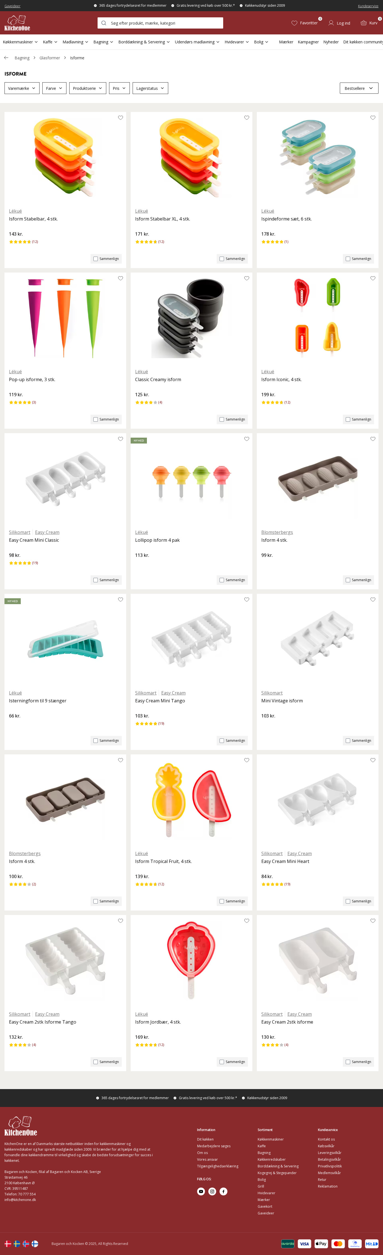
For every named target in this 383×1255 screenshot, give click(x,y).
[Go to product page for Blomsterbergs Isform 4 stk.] (318, 478)
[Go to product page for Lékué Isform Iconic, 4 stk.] (318, 318)
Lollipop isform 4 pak (157, 540)
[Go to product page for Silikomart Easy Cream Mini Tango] (191, 639)
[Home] (17, 23)
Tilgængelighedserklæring (217, 1166)
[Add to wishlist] (120, 117)
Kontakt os (326, 1139)
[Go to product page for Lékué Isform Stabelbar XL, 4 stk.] (191, 157)
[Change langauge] (7, 1243)
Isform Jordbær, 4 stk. (158, 1022)
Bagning (100, 41)
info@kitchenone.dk (20, 1199)
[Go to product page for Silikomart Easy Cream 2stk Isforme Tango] (65, 960)
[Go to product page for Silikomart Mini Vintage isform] (318, 639)
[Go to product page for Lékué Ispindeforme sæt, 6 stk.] (318, 157)
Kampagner (308, 41)
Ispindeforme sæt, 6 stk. (286, 219)
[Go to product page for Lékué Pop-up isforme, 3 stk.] (65, 318)
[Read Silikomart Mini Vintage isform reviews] (267, 725)
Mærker (286, 41)
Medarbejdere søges (213, 1146)
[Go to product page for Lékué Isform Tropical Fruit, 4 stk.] (191, 800)
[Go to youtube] (201, 1191)
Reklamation (328, 1186)
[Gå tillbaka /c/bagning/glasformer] (6, 58)
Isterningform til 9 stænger (37, 701)
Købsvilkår (326, 1146)
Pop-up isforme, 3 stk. (32, 379)
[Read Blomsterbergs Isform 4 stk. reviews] (267, 565)
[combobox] (160, 23)
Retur (322, 1179)
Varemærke (18, 88)
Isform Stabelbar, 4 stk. (33, 219)
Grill (261, 1186)
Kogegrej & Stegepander (277, 1172)
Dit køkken (205, 1139)
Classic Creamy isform (158, 379)
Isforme (77, 57)
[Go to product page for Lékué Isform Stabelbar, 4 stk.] (65, 157)
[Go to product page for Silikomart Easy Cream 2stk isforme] (318, 960)
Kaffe (47, 41)
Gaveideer (12, 6)
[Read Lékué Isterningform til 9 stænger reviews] (15, 725)
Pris (116, 88)
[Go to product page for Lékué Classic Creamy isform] (191, 318)
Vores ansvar (207, 1159)
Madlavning (73, 41)
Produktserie (84, 88)
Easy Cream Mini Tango (160, 701)
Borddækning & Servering (141, 41)
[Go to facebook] (223, 1191)
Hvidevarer (234, 41)
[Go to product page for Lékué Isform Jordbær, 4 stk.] (191, 960)
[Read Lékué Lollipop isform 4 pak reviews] (141, 565)
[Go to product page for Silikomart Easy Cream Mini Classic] (65, 478)
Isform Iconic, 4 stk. (281, 379)
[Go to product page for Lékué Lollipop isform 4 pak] (191, 478)
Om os (202, 1152)
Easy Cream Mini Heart (285, 861)
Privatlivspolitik (330, 1166)
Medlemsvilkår (329, 1172)
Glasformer (50, 57)
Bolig (258, 41)
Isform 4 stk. (274, 540)
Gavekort (265, 1206)
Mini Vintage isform (282, 701)
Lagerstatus (147, 88)
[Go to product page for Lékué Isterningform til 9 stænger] (65, 639)
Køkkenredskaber (272, 1159)
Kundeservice (368, 6)
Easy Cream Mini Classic (34, 540)
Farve (51, 88)
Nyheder (331, 41)
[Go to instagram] (212, 1191)
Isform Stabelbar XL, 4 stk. (162, 219)
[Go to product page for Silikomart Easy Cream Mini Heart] (318, 800)
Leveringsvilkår (330, 1152)
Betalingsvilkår (329, 1159)
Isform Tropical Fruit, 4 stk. (163, 861)
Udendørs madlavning (194, 41)
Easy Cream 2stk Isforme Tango (42, 1022)
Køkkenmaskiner (18, 41)
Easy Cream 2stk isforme (287, 1022)
